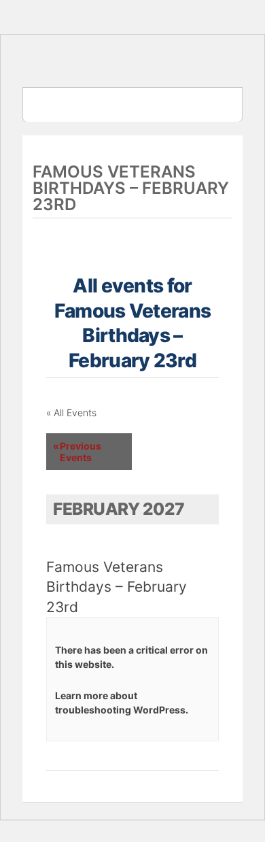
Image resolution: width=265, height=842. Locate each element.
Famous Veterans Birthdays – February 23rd (116, 587)
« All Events (71, 412)
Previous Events (77, 451)
